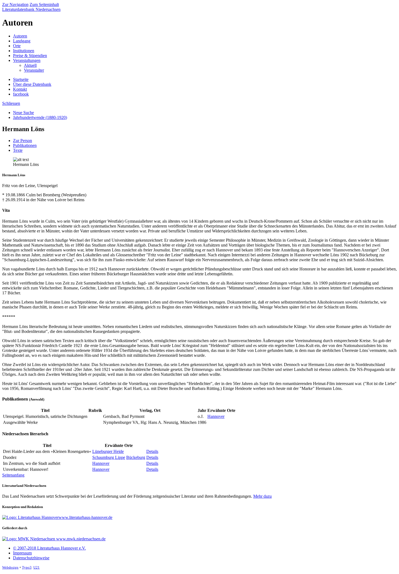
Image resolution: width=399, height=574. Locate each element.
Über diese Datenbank (32, 84)
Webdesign (10, 567)
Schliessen (11, 103)
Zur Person (22, 140)
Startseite (20, 79)
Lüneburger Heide (108, 451)
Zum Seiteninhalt (44, 4)
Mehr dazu (262, 496)
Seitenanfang (13, 475)
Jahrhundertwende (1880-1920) (40, 117)
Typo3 (26, 567)
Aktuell (30, 65)
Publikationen (25, 145)
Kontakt (20, 89)
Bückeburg (135, 457)
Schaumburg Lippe (108, 457)
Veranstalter (34, 70)
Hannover (215, 416)
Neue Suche (23, 112)
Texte (18, 150)
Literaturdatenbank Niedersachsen (31, 9)
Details (152, 451)
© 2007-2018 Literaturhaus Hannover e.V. (49, 548)
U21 (36, 567)
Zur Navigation (15, 4)
